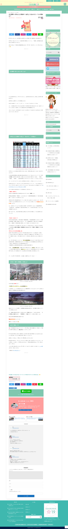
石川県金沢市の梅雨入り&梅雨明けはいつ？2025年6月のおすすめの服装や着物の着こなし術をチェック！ (53, 153)
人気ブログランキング (12, 381)
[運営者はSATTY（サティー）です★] (51, 102)
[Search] (59, 52)
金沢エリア (28, 9)
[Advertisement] (26, 58)
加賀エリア (38, 9)
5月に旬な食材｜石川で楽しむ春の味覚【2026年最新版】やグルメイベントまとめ (16, 509)
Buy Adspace (49, 179)
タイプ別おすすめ (45, 9)
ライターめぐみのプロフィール (52, 189)
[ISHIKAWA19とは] (51, 510)
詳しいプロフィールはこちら (25, 409)
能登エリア (33, 9)
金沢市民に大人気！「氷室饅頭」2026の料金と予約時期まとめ (53, 159)
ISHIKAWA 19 (32, 527)
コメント (10, 470)
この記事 (41, 346)
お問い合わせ (52, 9)
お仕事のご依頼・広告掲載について (20, 524)
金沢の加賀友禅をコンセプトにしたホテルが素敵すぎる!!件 (16, 517)
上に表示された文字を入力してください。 (15, 491)
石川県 (23, 9)
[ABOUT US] (53, 39)
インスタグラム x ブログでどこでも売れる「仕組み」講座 (53, 197)
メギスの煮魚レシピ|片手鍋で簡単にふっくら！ (53, 147)
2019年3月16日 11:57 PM (15, 448)
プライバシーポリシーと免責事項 (53, 201)
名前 (9, 480)
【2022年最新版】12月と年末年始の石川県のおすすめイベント (53, 171)
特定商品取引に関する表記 (51, 204)
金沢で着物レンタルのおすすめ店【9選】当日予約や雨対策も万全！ (16, 505)
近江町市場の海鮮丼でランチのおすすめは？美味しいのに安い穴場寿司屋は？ (16, 521)
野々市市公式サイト (16, 350)
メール (10, 483)
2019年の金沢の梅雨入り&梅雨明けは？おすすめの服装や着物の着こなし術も (16, 513)
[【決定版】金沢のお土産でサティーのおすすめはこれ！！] (53, 81)
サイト (10, 486)
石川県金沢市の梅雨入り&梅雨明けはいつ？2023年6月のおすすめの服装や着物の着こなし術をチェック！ (53, 165)
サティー (14, 408)
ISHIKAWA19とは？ (17, 9)
